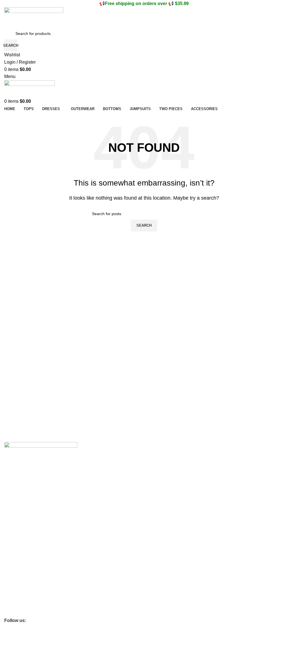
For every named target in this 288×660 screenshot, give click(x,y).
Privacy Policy (16, 545)
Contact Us (14, 492)
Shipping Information (22, 511)
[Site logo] (33, 17)
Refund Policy (16, 554)
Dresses (11, 593)
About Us (12, 482)
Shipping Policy (17, 564)
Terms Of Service (19, 501)
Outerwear (13, 602)
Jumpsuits (13, 612)
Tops (8, 583)
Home (9, 573)
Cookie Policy (16, 535)
